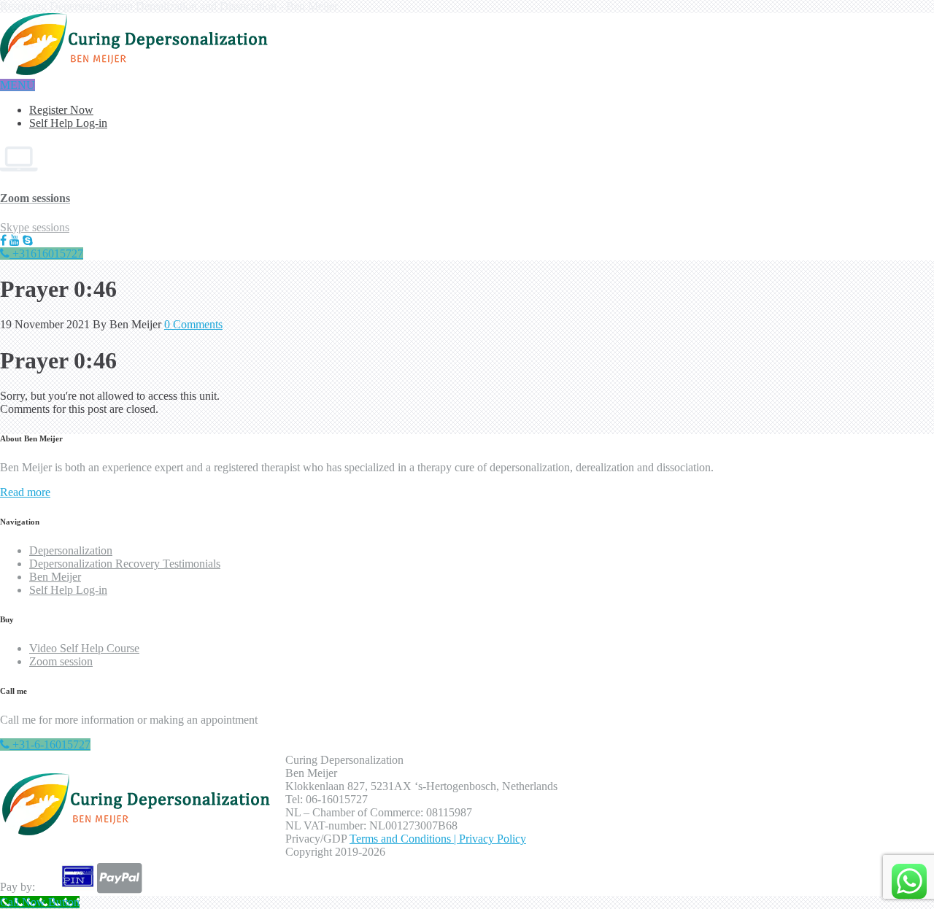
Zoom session (61, 661)
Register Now (61, 110)
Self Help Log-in (68, 123)
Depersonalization (70, 550)
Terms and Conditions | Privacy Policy (438, 838)
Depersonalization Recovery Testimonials (124, 563)
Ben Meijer (55, 576)
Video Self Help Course (84, 648)
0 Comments (193, 324)
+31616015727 (46, 253)
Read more (25, 492)
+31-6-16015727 (49, 744)
